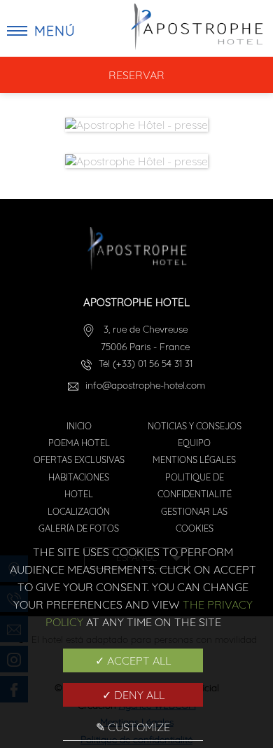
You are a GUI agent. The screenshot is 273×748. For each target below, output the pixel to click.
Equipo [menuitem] (194, 442)
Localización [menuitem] (79, 511)
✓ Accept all (133, 660)
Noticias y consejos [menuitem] (194, 425)
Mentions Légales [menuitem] (194, 459)
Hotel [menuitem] (78, 493)
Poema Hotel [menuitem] (79, 442)
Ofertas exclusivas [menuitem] (79, 459)
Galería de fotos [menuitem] (78, 528)
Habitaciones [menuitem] (78, 477)
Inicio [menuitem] (79, 425)
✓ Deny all (133, 695)
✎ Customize (133, 727)
